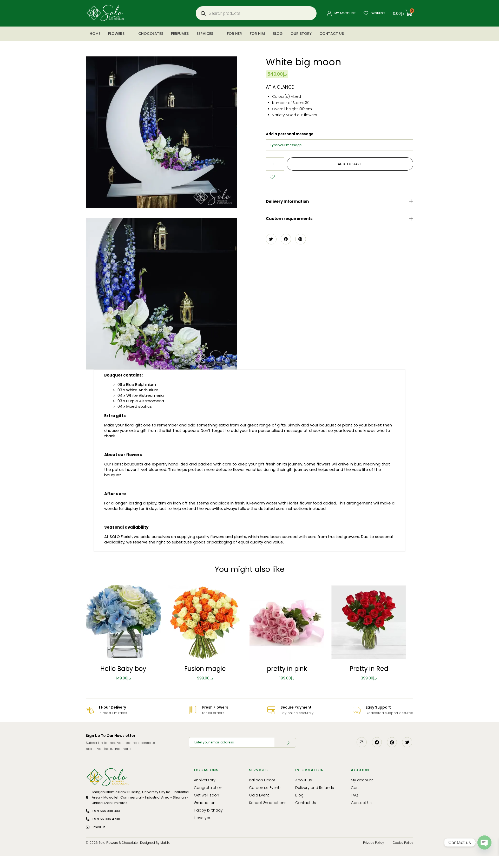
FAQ (354, 795)
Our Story (301, 33)
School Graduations (267, 802)
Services (204, 33)
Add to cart (350, 164)
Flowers (116, 33)
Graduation (204, 802)
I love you (203, 817)
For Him (257, 33)
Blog (278, 33)
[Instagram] (361, 742)
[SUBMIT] (285, 743)
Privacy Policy (373, 842)
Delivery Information (287, 201)
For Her (234, 33)
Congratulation (208, 787)
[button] (339, 201)
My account (362, 780)
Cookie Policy (403, 842)
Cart (355, 787)
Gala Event (259, 795)
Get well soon (206, 795)
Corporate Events (265, 787)
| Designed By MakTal (155, 842)
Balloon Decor (262, 780)
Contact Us (331, 33)
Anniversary (204, 780)
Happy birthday (208, 810)
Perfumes (180, 33)
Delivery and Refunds (314, 787)
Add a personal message (289, 134)
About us (303, 780)
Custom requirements (289, 218)
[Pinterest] (392, 742)
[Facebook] (377, 742)
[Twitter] (407, 742)
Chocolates (150, 33)
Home (95, 33)
